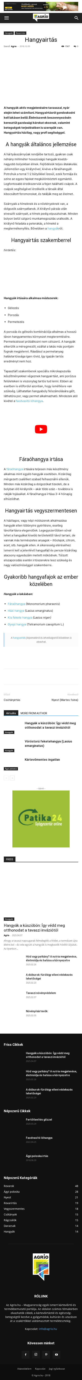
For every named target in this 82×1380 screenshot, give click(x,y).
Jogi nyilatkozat (57, 1368)
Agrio (14, 46)
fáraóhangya (14, 469)
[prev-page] (6, 778)
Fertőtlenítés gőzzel (39, 1119)
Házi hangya (16, 610)
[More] (55, 677)
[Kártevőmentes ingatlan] (13, 764)
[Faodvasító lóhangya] (13, 1142)
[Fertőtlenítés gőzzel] (13, 1124)
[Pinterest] (37, 677)
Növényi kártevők (36, 1011)
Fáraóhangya (16, 604)
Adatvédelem (24, 1368)
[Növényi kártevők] (13, 1016)
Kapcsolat (40, 1368)
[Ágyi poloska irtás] (13, 1160)
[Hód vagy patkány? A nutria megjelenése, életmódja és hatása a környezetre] (13, 961)
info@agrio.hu (48, 1329)
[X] (28, 677)
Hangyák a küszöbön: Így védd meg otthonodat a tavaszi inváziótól (34, 927)
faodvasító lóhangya (29, 401)
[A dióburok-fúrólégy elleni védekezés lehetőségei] (13, 979)
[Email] (46, 677)
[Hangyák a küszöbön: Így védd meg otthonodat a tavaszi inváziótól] (13, 727)
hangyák (53, 228)
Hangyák (9, 33)
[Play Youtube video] (41, 429)
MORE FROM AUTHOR (34, 713)
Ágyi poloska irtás (37, 1156)
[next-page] (12, 778)
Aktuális (11, 713)
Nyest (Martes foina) (65, 700)
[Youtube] (56, 1355)
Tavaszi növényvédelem (41, 993)
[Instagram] (36, 1354)
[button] (6, 18)
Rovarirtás (20, 33)
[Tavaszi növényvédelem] (13, 997)
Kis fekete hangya (20, 617)
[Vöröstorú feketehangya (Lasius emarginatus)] (13, 745)
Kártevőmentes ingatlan (42, 759)
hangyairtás (19, 637)
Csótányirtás (12, 700)
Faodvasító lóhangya (39, 1137)
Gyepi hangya (17, 624)
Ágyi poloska (11, 768)
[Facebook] (19, 677)
